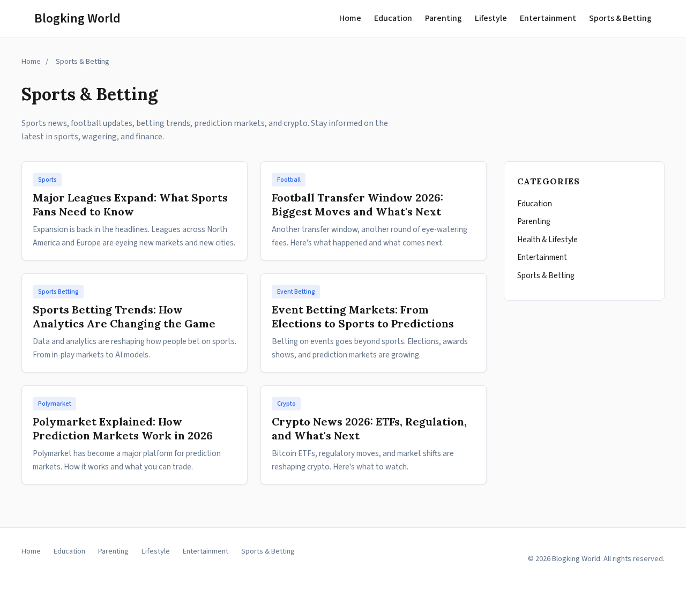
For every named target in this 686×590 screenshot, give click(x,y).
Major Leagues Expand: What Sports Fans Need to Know (130, 204)
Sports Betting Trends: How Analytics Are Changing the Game (124, 316)
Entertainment (548, 18)
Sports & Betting (620, 18)
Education (393, 18)
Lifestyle (491, 18)
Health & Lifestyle (547, 239)
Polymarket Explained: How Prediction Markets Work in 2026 (123, 428)
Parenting (443, 18)
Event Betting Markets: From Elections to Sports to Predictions (363, 316)
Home (350, 18)
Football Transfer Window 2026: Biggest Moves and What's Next (357, 204)
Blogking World (77, 18)
